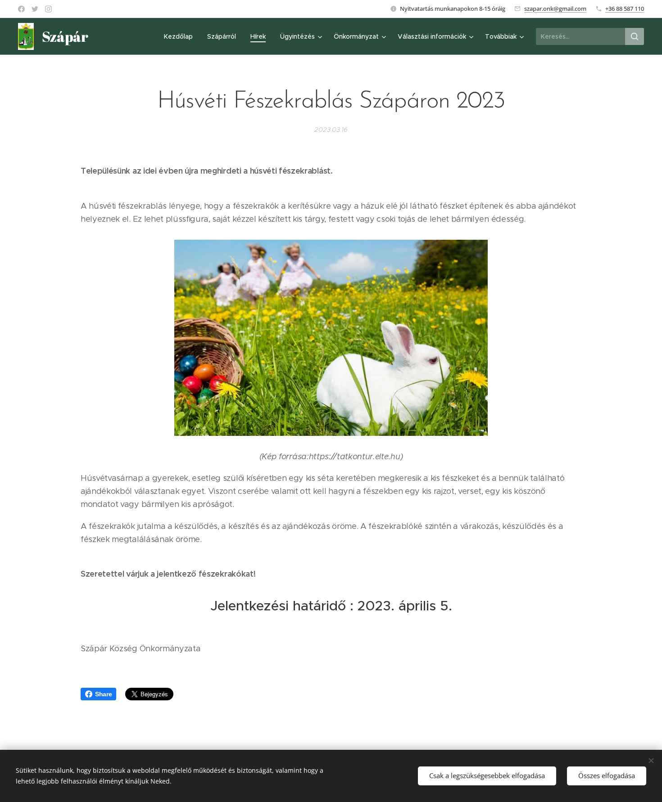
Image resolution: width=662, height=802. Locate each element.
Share (103, 694)
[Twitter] (35, 9)
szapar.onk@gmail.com (555, 8)
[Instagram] (48, 9)
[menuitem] (181, 36)
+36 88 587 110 (624, 8)
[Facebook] (21, 9)
